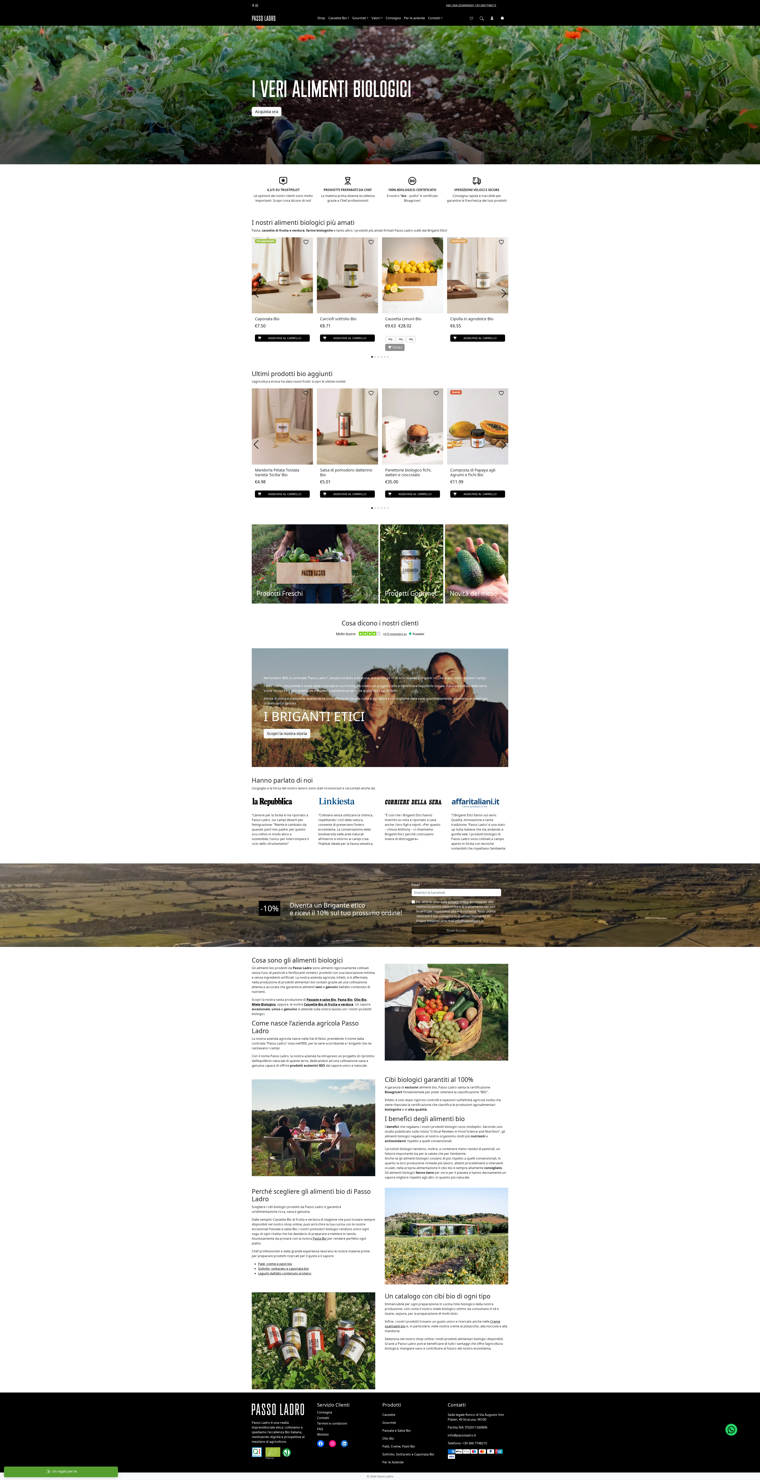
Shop (321, 18)
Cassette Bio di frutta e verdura (328, 1004)
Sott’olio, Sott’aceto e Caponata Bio (408, 1454)
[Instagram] (256, 5)
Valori (375, 18)
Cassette (388, 1415)
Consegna (393, 18)
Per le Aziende (393, 1462)
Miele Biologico (264, 1004)
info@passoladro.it (469, 921)
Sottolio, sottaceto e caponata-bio (283, 1268)
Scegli (397, 347)
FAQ (320, 1429)
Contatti (434, 18)
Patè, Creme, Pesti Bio (398, 1446)
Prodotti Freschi (279, 593)
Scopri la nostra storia (287, 733)
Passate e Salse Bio (396, 1430)
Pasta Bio (320, 1238)
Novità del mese (473, 593)
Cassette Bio (337, 18)
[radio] (390, 339)
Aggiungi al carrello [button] (284, 338)
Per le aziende (414, 18)
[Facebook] (253, 5)
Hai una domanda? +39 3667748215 (471, 5)
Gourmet (359, 18)
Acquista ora (266, 111)
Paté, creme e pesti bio (275, 1264)
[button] (372, 357)
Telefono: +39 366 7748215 (467, 1443)
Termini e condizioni (332, 1423)
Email (417, 885)
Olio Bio (388, 1438)
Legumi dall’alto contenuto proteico (284, 1273)
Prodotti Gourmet (411, 593)
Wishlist (323, 1434)
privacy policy (458, 902)
